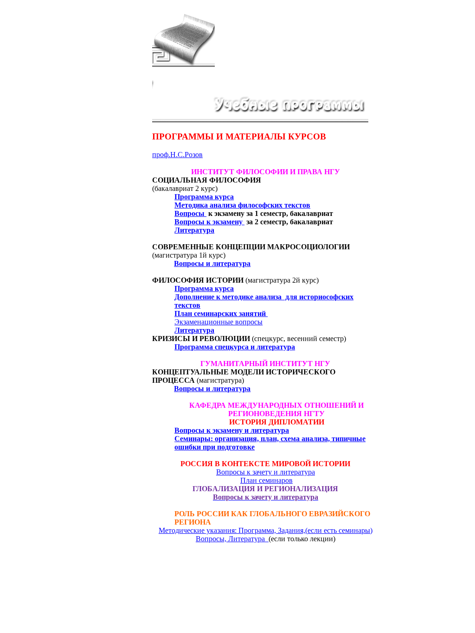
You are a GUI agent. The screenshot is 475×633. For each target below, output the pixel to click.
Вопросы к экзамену (209, 222)
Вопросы (190, 213)
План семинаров (266, 480)
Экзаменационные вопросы (218, 322)
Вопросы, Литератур (230, 539)
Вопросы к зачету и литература (265, 472)
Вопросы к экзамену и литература (231, 430)
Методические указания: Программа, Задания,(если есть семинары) (265, 530)
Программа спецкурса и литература (234, 347)
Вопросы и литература (212, 263)
